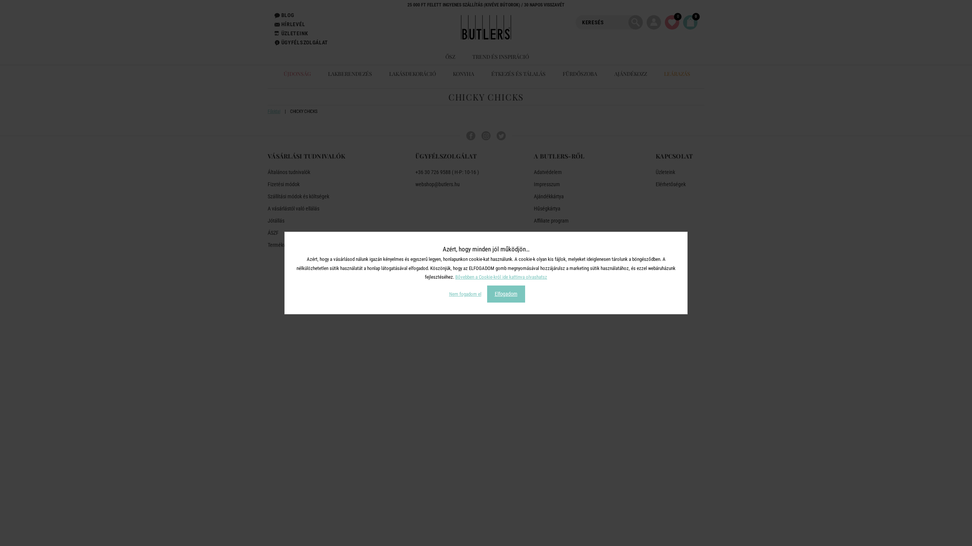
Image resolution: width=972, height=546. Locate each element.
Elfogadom (506, 294)
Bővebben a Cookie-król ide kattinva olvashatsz (501, 277)
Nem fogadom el (465, 294)
